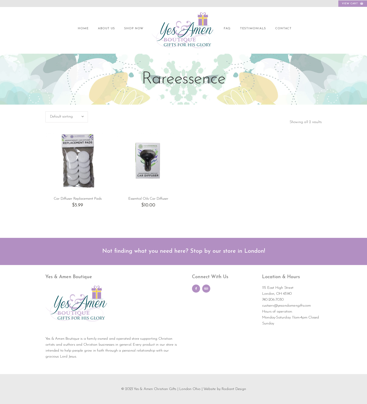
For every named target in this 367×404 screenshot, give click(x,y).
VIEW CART (350, 3)
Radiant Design (234, 389)
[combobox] (66, 116)
